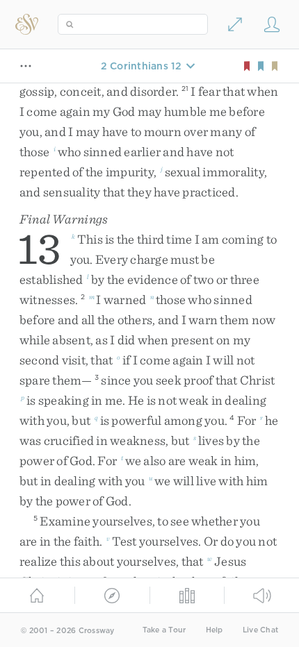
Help (214, 630)
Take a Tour (164, 630)
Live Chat (260, 630)
